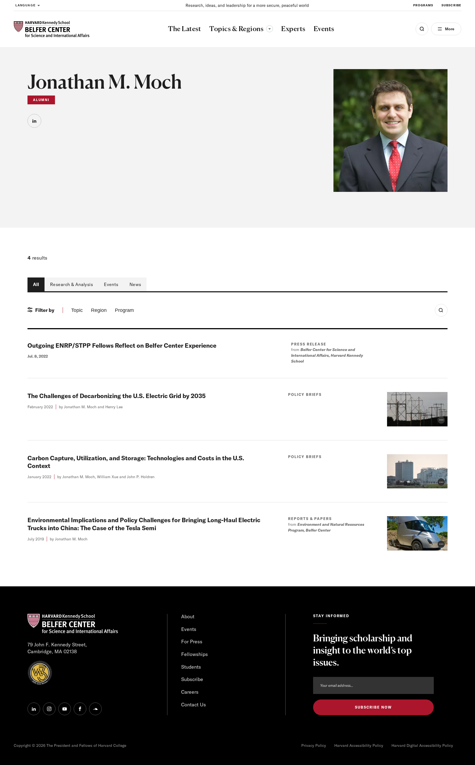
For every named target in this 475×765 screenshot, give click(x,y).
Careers (189, 692)
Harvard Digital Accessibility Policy (422, 745)
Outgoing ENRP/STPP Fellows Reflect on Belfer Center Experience (121, 345)
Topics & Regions (241, 28)
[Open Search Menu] (422, 29)
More (449, 29)
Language (25, 5)
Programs (423, 5)
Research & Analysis (71, 284)
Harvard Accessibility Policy (358, 745)
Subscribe (451, 5)
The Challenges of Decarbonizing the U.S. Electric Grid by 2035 (116, 396)
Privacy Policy (313, 745)
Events (111, 284)
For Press (191, 641)
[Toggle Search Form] (441, 310)
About (187, 616)
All (36, 284)
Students (191, 667)
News (135, 284)
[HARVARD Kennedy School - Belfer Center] (51, 29)
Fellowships (194, 654)
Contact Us (193, 704)
